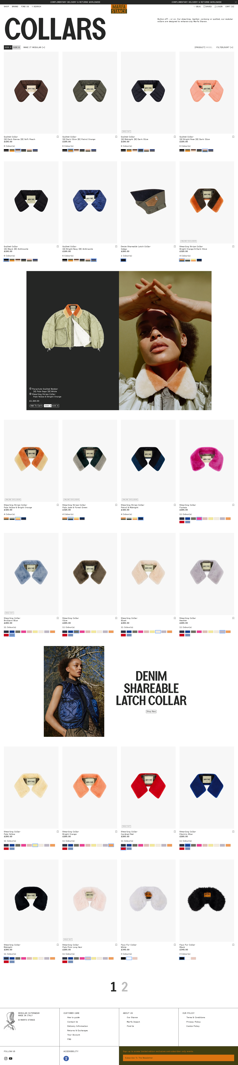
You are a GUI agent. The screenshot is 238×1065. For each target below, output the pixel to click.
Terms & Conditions (195, 1017)
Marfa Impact (133, 1022)
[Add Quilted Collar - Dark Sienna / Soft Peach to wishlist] (58, 137)
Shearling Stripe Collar (191, 246)
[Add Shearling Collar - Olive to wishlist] (116, 618)
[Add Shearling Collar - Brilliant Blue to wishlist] (58, 618)
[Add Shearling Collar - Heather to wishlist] (233, 618)
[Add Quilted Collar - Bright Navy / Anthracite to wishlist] (116, 246)
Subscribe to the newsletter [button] (139, 1058)
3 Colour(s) (126, 954)
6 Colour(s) (9, 146)
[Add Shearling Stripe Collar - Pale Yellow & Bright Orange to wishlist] (58, 505)
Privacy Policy (193, 1022)
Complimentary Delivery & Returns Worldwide (27, 2)
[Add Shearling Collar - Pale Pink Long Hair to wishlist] (116, 945)
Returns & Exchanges (77, 1030)
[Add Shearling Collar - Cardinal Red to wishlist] (175, 832)
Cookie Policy (193, 1026)
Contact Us (72, 1022)
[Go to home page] (119, 8)
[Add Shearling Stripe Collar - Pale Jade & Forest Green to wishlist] (116, 505)
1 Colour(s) (126, 256)
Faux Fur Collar (129, 945)
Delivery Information (77, 1026)
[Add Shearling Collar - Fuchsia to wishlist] (233, 505)
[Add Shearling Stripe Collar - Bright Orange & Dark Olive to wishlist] (233, 246)
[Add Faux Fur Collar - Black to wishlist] (233, 945)
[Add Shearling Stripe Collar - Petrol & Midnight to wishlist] (175, 505)
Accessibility (70, 1051)
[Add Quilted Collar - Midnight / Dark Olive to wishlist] (175, 137)
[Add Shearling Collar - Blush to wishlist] (175, 618)
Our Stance (132, 1017)
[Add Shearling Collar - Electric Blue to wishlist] (233, 832)
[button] (236, 2)
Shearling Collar (187, 505)
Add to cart (36, 405)
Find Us (130, 1026)
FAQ (69, 1039)
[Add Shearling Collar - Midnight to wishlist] (58, 945)
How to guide (73, 1017)
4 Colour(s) (184, 256)
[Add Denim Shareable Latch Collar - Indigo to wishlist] (175, 246)
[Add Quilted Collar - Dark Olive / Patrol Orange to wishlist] (116, 137)
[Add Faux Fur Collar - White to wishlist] (175, 945)
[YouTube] (11, 1058)
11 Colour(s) (185, 514)
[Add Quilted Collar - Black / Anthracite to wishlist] (58, 246)
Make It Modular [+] (34, 47)
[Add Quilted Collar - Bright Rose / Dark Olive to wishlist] (233, 137)
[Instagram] (6, 1058)
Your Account (73, 1035)
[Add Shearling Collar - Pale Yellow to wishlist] (58, 832)
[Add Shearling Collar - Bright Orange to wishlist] (116, 832)
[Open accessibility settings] (66, 1058)
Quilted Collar (11, 137)
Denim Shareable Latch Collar (135, 246)
